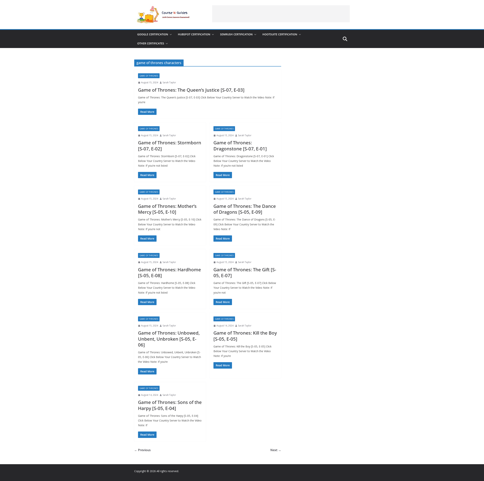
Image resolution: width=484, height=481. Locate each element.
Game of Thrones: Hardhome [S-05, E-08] (169, 272)
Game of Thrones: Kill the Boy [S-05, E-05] (245, 336)
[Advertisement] (281, 13)
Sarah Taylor (169, 82)
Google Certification (152, 34)
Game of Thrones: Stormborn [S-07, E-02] (169, 145)
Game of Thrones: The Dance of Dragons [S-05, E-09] (244, 209)
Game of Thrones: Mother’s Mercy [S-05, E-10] (167, 209)
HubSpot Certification (194, 34)
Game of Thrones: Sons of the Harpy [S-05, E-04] (170, 405)
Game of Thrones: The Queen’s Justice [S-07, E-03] (191, 90)
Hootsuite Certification (279, 34)
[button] (170, 34)
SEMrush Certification (236, 34)
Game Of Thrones (149, 75)
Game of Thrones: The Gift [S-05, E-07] (244, 272)
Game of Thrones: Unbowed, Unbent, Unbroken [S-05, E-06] (169, 339)
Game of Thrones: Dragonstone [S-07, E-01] (240, 145)
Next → (275, 450)
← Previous (142, 450)
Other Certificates (150, 43)
